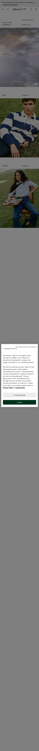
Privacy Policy (8, 387)
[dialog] (19, 375)
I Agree (19, 402)
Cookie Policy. (20, 387)
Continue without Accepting (25, 347)
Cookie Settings (19, 395)
